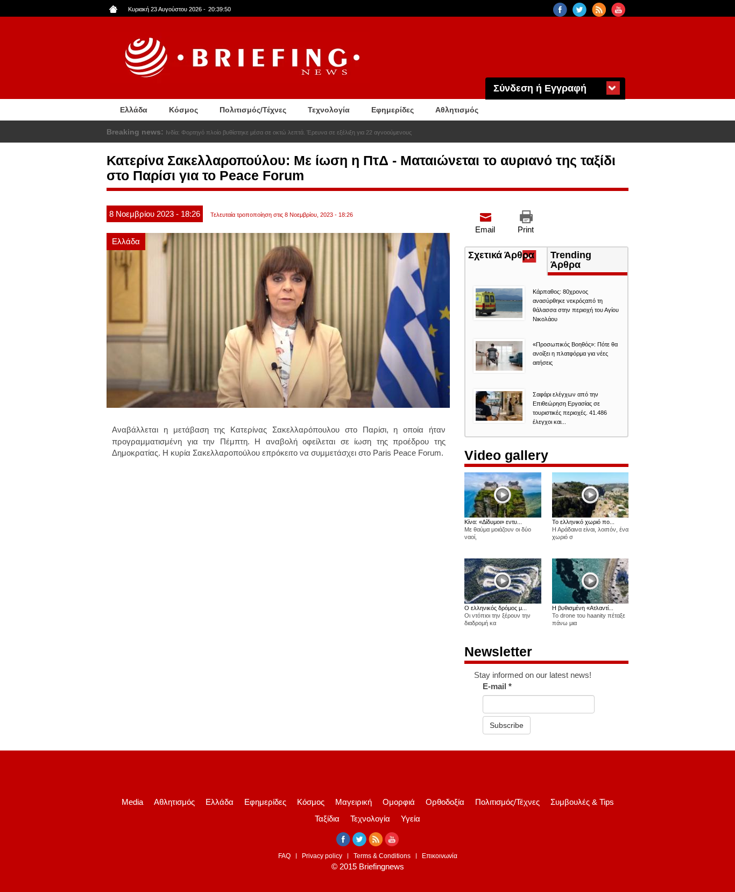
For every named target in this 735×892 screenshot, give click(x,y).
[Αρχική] (244, 57)
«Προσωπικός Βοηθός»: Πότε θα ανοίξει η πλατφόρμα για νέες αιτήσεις (575, 353)
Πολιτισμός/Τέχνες (253, 109)
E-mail (497, 686)
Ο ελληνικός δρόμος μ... (495, 608)
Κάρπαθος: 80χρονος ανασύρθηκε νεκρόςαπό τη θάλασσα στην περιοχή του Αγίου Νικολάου (286, 132)
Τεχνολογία (329, 109)
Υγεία (410, 818)
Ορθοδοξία (445, 801)
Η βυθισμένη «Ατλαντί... (582, 608)
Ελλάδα (133, 109)
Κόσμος (183, 109)
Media (132, 801)
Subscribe (507, 725)
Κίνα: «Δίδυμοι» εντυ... (493, 522)
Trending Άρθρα (570, 260)
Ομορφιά (399, 801)
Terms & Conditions (382, 856)
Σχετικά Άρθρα (507, 256)
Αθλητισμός (456, 109)
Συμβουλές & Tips (582, 801)
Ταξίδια (327, 818)
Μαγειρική (353, 801)
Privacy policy (322, 856)
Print (526, 229)
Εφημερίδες (392, 109)
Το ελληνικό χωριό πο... (583, 522)
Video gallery (506, 455)
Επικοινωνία (439, 856)
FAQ (284, 856)
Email (485, 229)
